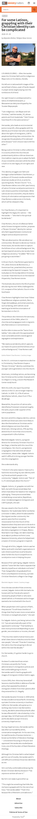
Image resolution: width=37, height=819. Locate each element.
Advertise (18, 803)
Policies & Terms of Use (18, 812)
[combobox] (16, 9)
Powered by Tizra (18, 817)
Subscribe (18, 808)
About (18, 799)
